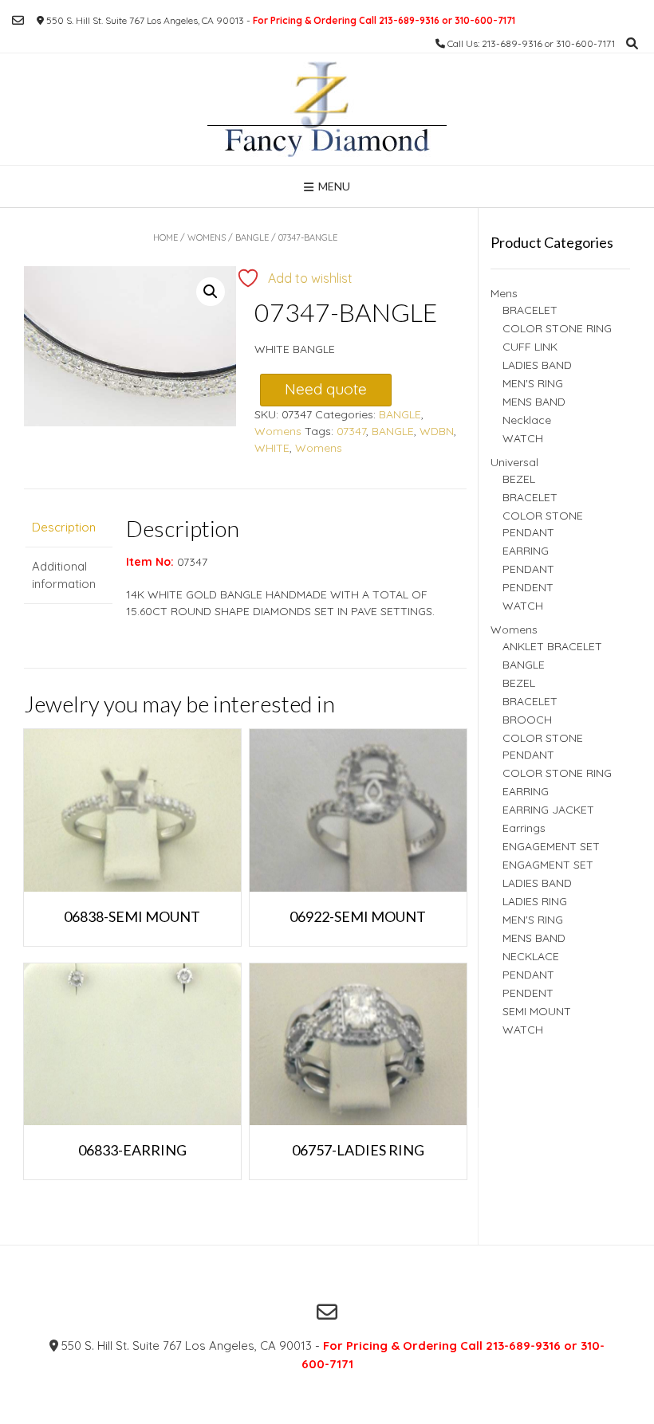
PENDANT (528, 569)
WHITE (272, 448)
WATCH (522, 438)
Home (165, 237)
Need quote (326, 388)
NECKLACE (530, 956)
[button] (210, 291)
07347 (351, 431)
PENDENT (528, 587)
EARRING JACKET (548, 809)
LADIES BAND (537, 365)
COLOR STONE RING (557, 328)
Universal (514, 462)
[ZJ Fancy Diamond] (327, 109)
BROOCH (527, 719)
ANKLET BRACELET (552, 646)
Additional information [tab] (64, 575)
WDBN (437, 431)
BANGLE (252, 237)
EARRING (525, 550)
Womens (206, 237)
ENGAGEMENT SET (551, 846)
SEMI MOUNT (536, 1011)
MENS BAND (533, 401)
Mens (504, 293)
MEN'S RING (532, 383)
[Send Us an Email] (18, 20)
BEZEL (518, 479)
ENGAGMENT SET (547, 864)
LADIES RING (534, 901)
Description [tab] (64, 527)
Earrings (524, 828)
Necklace (526, 420)
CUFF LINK (529, 346)
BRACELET (529, 310)
